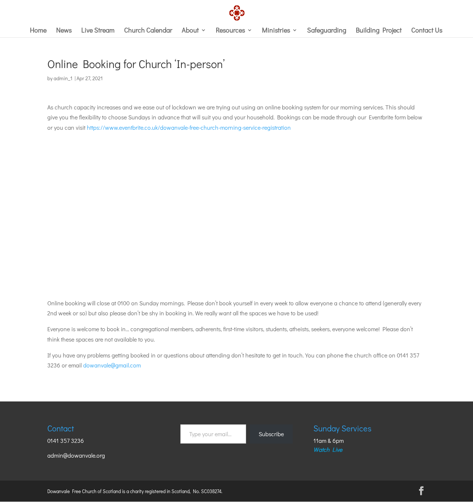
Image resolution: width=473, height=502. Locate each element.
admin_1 (63, 78)
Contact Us (426, 30)
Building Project (379, 30)
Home (38, 30)
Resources (230, 30)
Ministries (276, 30)
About (190, 30)
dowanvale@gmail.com (112, 365)
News (64, 30)
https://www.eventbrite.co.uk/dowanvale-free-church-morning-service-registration (189, 127)
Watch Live (327, 449)
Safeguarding (326, 30)
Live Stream (98, 30)
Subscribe (271, 434)
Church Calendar (148, 30)
